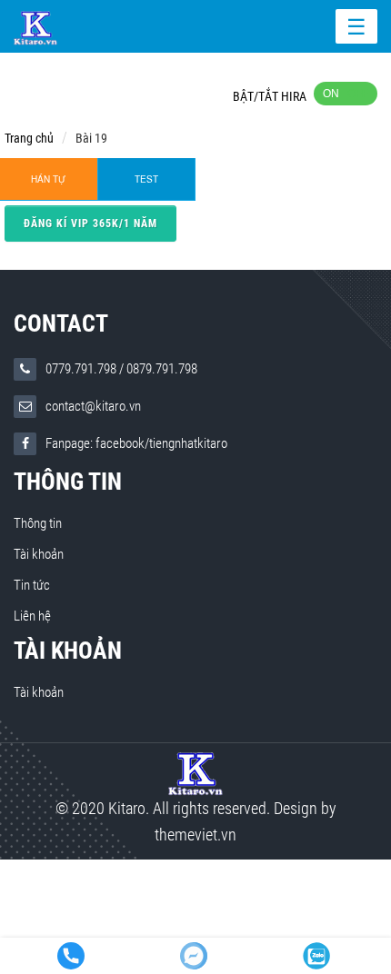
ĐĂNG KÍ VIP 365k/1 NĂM (90, 223)
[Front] (195, 773)
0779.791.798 (80, 369)
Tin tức (32, 585)
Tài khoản (39, 554)
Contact (61, 323)
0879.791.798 (161, 369)
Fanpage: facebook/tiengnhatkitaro (136, 443)
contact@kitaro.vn (93, 406)
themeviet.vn (195, 834)
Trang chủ (29, 138)
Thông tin (68, 481)
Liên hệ (32, 616)
